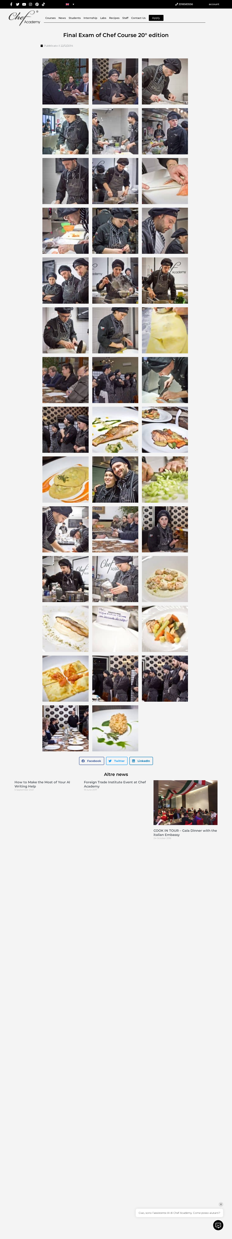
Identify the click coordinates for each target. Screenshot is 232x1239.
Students (75, 18)
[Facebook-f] (11, 4)
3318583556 (185, 4)
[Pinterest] (37, 4)
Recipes (114, 18)
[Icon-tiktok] (43, 4)
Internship (90, 18)
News (62, 18)
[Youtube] (24, 4)
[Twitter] (17, 4)
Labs (103, 18)
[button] (91, 761)
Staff (125, 18)
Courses (50, 18)
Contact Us (138, 18)
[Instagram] (30, 4)
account (214, 4)
